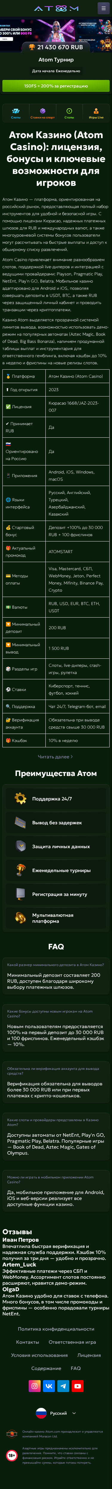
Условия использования (39, 1355)
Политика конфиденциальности (56, 1329)
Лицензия (89, 1355)
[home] (56, 8)
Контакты (27, 1342)
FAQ (76, 1368)
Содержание (46, 1368)
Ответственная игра (72, 1342)
